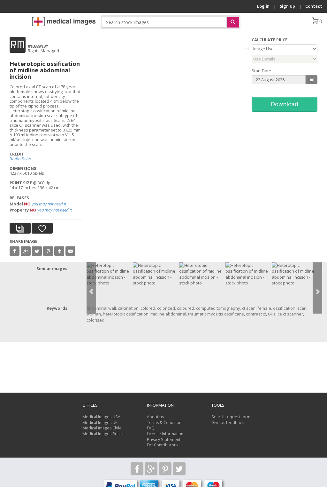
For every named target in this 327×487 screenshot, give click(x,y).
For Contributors (162, 445)
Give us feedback (227, 422)
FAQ (151, 428)
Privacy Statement (163, 439)
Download (284, 104)
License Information (165, 433)
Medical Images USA (101, 416)
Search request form (230, 416)
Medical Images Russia (103, 433)
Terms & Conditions (165, 422)
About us (155, 416)
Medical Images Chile (102, 428)
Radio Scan (20, 159)
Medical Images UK (100, 422)
